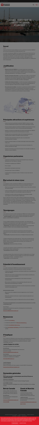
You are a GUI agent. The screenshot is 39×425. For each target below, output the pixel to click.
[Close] (37, 418)
